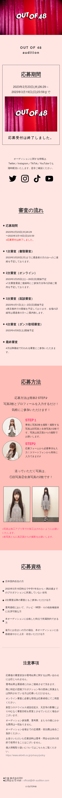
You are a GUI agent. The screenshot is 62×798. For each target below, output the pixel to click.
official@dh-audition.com (36, 780)
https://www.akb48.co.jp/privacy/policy (25, 755)
